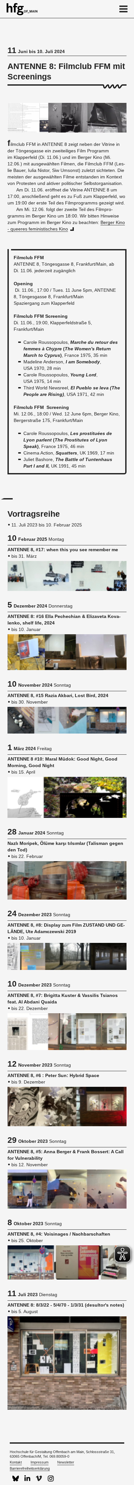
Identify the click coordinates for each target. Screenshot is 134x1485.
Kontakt (16, 1462)
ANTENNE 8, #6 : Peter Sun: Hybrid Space (53, 1075)
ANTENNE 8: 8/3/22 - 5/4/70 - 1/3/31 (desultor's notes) (65, 1305)
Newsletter (65, 1462)
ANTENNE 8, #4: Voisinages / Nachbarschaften (58, 1234)
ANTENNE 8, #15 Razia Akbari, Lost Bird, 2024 (57, 695)
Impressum (39, 1462)
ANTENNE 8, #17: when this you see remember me (62, 549)
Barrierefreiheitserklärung (30, 1468)
